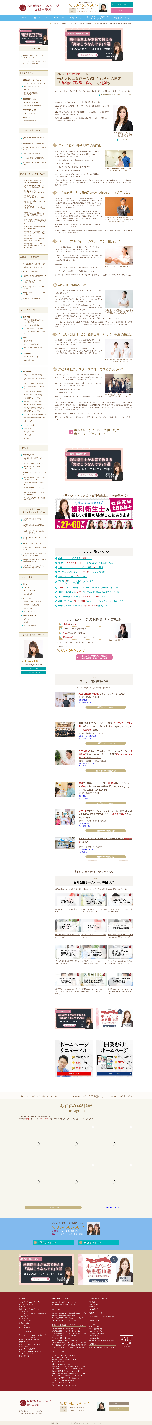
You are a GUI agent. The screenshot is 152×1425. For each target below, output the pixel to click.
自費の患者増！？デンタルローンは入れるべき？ (67, 1369)
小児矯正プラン (24, 1316)
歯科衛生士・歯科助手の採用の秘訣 (63, 1315)
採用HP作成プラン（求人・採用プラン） (65, 1305)
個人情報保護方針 (95, 1338)
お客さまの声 (93, 1304)
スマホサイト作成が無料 (27, 1349)
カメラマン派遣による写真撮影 (29, 1340)
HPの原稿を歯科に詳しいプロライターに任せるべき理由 (67, 936)
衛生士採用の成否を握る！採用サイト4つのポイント (69, 1318)
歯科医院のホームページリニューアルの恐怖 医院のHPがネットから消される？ (120, 991)
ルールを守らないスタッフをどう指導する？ (66, 1336)
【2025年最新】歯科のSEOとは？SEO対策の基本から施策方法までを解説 (120, 936)
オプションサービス (25, 1328)
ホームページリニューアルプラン (30, 1302)
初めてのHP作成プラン (26, 1304)
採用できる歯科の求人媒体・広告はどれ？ (65, 1340)
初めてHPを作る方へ (58, 1362)
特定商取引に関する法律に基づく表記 (101, 1340)
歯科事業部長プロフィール (98, 1329)
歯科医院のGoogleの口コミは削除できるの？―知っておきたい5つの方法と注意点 (67, 991)
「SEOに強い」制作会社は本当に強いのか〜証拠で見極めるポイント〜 (120, 962)
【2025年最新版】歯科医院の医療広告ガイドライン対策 (67, 962)
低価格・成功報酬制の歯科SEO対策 (30, 1309)
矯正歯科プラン (24, 1318)
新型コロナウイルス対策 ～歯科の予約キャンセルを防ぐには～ (64, 1358)
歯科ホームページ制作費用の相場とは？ (66, 910)
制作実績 (92, 1302)
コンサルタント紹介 (95, 1331)
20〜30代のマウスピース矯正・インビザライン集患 (68, 1366)
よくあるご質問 (94, 1309)
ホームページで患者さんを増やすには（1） (66, 1378)
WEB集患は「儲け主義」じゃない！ (63, 1355)
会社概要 (92, 1324)
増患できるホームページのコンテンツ (64, 1385)
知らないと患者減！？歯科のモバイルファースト (67, 1376)
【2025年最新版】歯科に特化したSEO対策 (66, 1371)
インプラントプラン (25, 1321)
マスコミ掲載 (93, 1336)
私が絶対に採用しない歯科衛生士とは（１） (66, 1329)
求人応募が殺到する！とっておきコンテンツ (66, 1320)
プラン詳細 (22, 1325)
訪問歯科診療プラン (25, 1323)
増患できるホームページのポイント (63, 1383)
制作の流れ (93, 1307)
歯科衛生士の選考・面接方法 (61, 1338)
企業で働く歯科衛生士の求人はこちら (101, 1347)
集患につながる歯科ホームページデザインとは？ (93, 936)
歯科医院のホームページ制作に (91, 989)
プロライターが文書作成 (27, 1337)
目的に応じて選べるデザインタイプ (30, 1344)
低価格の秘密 (23, 1347)
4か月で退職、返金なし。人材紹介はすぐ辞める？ (68, 1347)
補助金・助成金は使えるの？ (90, 991)
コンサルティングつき (26, 1354)
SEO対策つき (23, 1342)
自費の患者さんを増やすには (61, 1364)
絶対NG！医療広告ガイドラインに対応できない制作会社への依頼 (94, 910)
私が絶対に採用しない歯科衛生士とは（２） (66, 1331)
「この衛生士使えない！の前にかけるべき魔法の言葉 (69, 1333)
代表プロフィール (95, 1326)
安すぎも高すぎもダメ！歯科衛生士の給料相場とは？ (69, 1345)
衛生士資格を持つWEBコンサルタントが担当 (33, 1335)
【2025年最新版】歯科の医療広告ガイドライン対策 (68, 1373)
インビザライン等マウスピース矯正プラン (33, 1314)
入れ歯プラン (23, 1311)
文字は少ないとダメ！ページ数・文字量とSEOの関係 (120, 910)
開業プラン (22, 1307)
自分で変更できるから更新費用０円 (30, 1351)
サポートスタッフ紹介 (96, 1333)
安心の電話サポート (25, 1356)
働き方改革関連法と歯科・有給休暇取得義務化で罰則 (69, 1313)
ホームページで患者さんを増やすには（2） (66, 1380)
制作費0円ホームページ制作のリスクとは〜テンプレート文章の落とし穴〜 (93, 962)
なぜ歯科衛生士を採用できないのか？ (64, 1302)
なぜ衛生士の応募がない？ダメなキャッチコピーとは (69, 1343)
